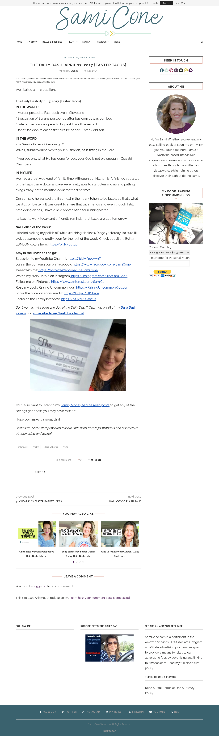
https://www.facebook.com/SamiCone (101, 264)
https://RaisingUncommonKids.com (102, 287)
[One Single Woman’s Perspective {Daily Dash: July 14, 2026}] (36, 534)
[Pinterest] (171, 71)
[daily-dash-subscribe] (109, 648)
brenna (74, 71)
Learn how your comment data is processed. (99, 597)
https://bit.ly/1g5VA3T (84, 259)
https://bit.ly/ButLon (63, 244)
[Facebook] (162, 71)
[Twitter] (166, 71)
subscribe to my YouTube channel (58, 313)
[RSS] (191, 71)
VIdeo (117, 42)
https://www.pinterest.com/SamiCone (79, 282)
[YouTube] (181, 71)
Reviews (102, 42)
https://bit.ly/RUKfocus (78, 299)
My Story (32, 42)
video (36, 447)
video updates (51, 447)
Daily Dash (67, 57)
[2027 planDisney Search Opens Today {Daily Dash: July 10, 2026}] (78, 534)
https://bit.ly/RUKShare (81, 293)
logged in (40, 586)
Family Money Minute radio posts (85, 405)
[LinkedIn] (176, 71)
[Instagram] (186, 71)
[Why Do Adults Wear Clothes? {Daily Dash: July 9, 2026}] (120, 534)
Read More (180, 3)
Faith (72, 42)
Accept (166, 3)
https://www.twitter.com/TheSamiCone (68, 270)
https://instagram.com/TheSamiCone (98, 276)
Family (86, 42)
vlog (65, 447)
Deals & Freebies (52, 42)
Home (19, 42)
